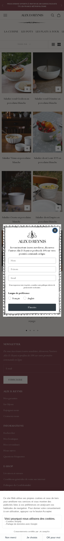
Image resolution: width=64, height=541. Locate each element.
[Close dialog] (55, 230)
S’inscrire (32, 307)
